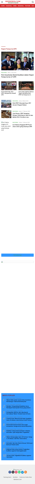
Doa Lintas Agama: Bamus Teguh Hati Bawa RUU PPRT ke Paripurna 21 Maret (26, 93)
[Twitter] (13, 472)
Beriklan (15, 477)
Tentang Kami (7, 477)
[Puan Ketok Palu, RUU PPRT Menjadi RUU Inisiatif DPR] (8, 85)
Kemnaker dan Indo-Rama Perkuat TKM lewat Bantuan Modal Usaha (19, 443)
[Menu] (2, 2)
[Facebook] (9, 472)
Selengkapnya (18, 255)
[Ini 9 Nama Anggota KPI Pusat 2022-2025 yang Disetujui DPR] (6, 186)
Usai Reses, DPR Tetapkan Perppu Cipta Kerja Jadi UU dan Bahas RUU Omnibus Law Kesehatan (23, 116)
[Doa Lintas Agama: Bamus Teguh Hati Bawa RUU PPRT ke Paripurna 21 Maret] (26, 85)
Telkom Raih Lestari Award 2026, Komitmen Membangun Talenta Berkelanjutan (18, 400)
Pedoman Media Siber (26, 477)
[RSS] (25, 472)
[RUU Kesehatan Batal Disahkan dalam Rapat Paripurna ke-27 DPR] (17, 61)
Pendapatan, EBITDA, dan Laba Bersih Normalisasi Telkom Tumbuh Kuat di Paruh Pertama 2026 (18, 413)
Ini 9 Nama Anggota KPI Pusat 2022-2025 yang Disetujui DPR (22, 125)
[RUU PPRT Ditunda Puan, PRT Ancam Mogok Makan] (6, 104)
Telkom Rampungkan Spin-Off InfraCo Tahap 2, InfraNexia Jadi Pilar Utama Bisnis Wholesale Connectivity (19, 437)
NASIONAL (4, 72)
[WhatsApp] (19, 472)
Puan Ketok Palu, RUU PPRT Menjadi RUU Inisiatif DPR (8, 93)
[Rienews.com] (12, 2)
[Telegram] (22, 472)
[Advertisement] (17, 26)
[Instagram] (16, 472)
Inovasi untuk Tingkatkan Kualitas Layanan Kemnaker (19, 456)
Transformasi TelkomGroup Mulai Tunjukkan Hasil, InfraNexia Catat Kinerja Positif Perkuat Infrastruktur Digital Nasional (19, 419)
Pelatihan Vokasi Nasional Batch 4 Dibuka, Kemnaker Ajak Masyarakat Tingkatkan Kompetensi (18, 431)
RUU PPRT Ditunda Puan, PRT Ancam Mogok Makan (22, 104)
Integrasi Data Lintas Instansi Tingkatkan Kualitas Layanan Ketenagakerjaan (17, 450)
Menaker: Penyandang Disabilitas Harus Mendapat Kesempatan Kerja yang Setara (18, 407)
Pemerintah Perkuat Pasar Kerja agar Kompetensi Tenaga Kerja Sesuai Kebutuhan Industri (19, 425)
